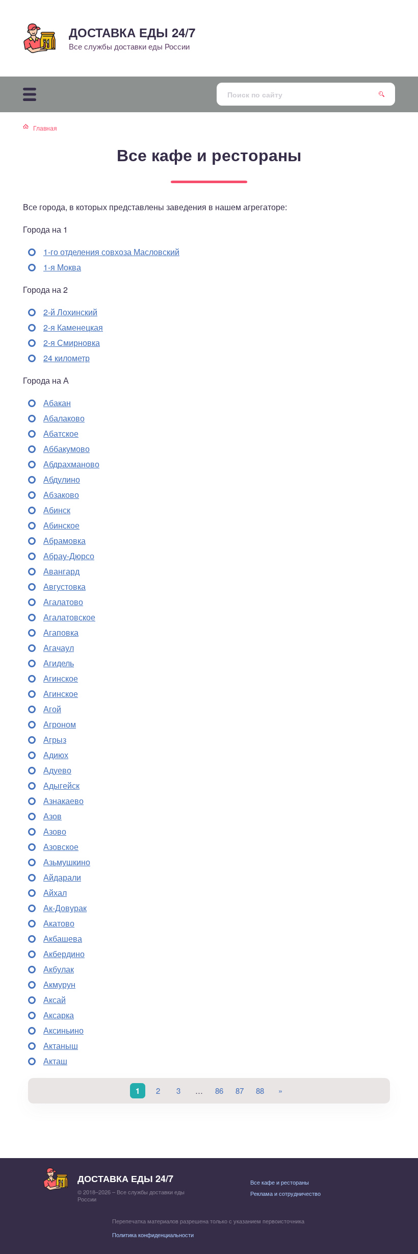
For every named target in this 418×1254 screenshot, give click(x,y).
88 (260, 1090)
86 (219, 1090)
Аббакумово (66, 449)
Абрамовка (64, 540)
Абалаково (64, 418)
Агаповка (61, 632)
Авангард (61, 571)
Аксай (54, 1000)
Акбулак (58, 969)
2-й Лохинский (70, 312)
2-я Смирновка (71, 342)
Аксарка (58, 1015)
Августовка (64, 586)
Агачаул (58, 648)
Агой (52, 709)
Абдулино (61, 479)
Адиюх (55, 755)
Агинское (60, 678)
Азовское (61, 846)
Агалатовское (69, 617)
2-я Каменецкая (73, 327)
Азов (52, 816)
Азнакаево (63, 801)
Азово (54, 831)
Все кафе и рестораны (279, 1182)
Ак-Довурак (65, 908)
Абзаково (61, 494)
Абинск (56, 510)
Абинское (61, 525)
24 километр (66, 358)
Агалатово (63, 602)
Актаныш (60, 1045)
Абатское (61, 433)
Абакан (57, 403)
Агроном (59, 724)
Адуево (57, 770)
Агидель (58, 663)
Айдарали (62, 877)
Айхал (55, 892)
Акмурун (59, 984)
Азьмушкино (66, 862)
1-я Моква (62, 267)
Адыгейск (61, 785)
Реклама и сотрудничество (285, 1193)
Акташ (55, 1061)
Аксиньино (63, 1030)
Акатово (58, 923)
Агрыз (54, 739)
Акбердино (64, 954)
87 (240, 1090)
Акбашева (62, 938)
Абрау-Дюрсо (68, 556)
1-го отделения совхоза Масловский (111, 252)
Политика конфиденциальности (153, 1235)
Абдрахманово (71, 464)
